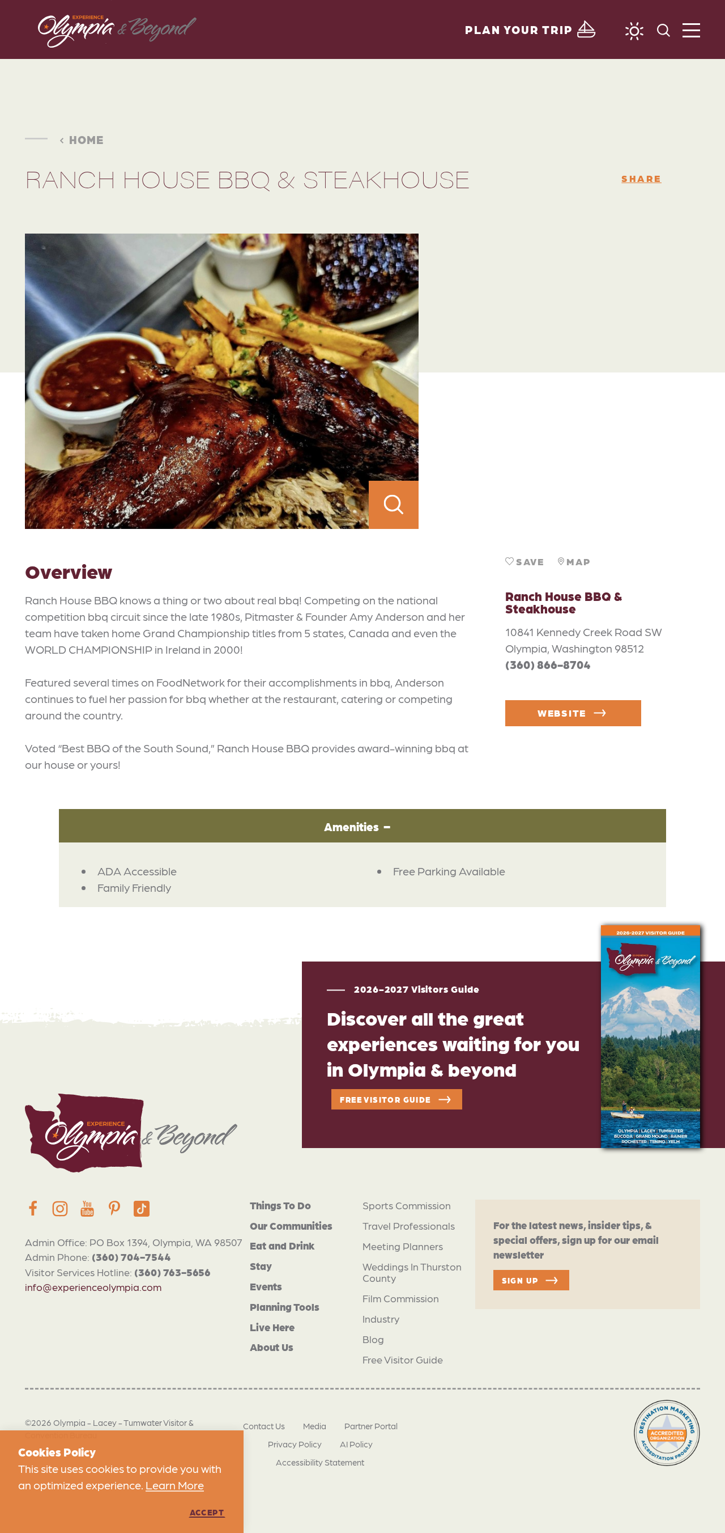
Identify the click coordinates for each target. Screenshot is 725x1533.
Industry (380, 1318)
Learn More (175, 1485)
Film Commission (400, 1298)
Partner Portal (371, 1426)
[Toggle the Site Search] (663, 29)
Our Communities (291, 1225)
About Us (271, 1347)
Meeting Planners (402, 1246)
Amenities (351, 826)
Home (86, 139)
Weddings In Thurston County (412, 1272)
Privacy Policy (295, 1444)
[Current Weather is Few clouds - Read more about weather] (634, 31)
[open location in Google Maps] (559, 381)
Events (266, 1286)
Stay (261, 1266)
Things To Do (280, 1205)
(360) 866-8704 (548, 664)
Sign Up (520, 1280)
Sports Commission (406, 1205)
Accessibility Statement (320, 1462)
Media (314, 1426)
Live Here (272, 1327)
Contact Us (264, 1426)
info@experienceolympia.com (93, 1287)
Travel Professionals (408, 1225)
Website (562, 712)
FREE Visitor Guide (385, 1099)
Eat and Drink (282, 1245)
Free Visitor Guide (402, 1359)
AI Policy (356, 1444)
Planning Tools (284, 1306)
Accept (207, 1512)
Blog (373, 1339)
